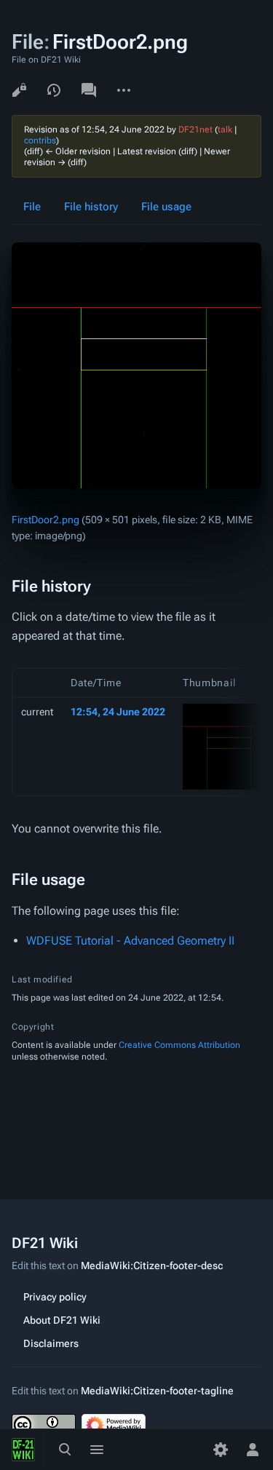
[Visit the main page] (23, 1449)
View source (19, 90)
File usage (166, 206)
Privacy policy (55, 1297)
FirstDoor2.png (45, 519)
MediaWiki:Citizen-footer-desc (152, 1265)
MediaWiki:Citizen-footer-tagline (157, 1390)
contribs (40, 140)
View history (54, 90)
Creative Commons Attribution (179, 1045)
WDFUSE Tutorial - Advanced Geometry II (130, 940)
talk (225, 129)
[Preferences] (220, 1449)
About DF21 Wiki (61, 1320)
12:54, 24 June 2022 (118, 712)
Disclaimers (51, 1343)
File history (91, 206)
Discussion (89, 90)
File (32, 206)
